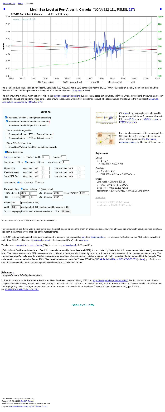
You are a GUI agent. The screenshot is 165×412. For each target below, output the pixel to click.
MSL (46, 193)
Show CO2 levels (15, 152)
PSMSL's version (127, 122)
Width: (38, 157)
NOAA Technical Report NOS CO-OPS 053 (116, 259)
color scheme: (55, 162)
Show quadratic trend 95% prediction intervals (30, 138)
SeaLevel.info (83, 305)
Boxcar (7, 157)
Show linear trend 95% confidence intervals (29, 121)
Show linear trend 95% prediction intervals (29, 125)
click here (83, 240)
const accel (47, 189)
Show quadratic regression (19, 130)
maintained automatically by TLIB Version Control (28, 406)
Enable (30, 157)
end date (15, 197)
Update (65, 211)
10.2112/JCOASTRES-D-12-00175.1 (22, 289)
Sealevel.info (9, 3)
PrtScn (132, 119)
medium (31, 162)
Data (20, 3)
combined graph (69, 245)
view (47, 240)
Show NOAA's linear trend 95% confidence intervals (33, 147)
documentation (98, 237)
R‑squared (77, 90)
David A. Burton (27, 401)
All (21, 182)
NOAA (30, 182)
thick (41, 162)
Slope (71, 193)
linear (34, 189)
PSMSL (41, 182)
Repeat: (57, 157)
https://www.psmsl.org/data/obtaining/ (110, 280)
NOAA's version (151, 119)
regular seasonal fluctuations (66, 96)
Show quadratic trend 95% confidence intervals (31, 134)
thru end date (61, 168)
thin (21, 162)
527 (131, 9)
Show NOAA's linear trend (19, 143)
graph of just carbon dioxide (29, 245)
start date (28, 168)
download (37, 240)
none (25, 189)
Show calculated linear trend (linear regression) (29, 118)
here (127, 113)
